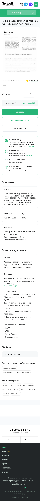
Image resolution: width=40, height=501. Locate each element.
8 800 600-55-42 (10, 286)
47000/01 (12, 385)
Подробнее (30, 146)
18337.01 (16, 389)
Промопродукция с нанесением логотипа (16, 372)
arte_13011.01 (15, 394)
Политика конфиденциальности (20, 478)
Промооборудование (9, 368)
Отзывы (34, 81)
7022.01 (18, 385)
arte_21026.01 (6, 389)
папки (4, 385)
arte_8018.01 (33, 389)
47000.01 (24, 389)
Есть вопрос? (20, 128)
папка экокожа (28, 385)
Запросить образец (20, 120)
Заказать (20, 112)
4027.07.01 (5, 394)
